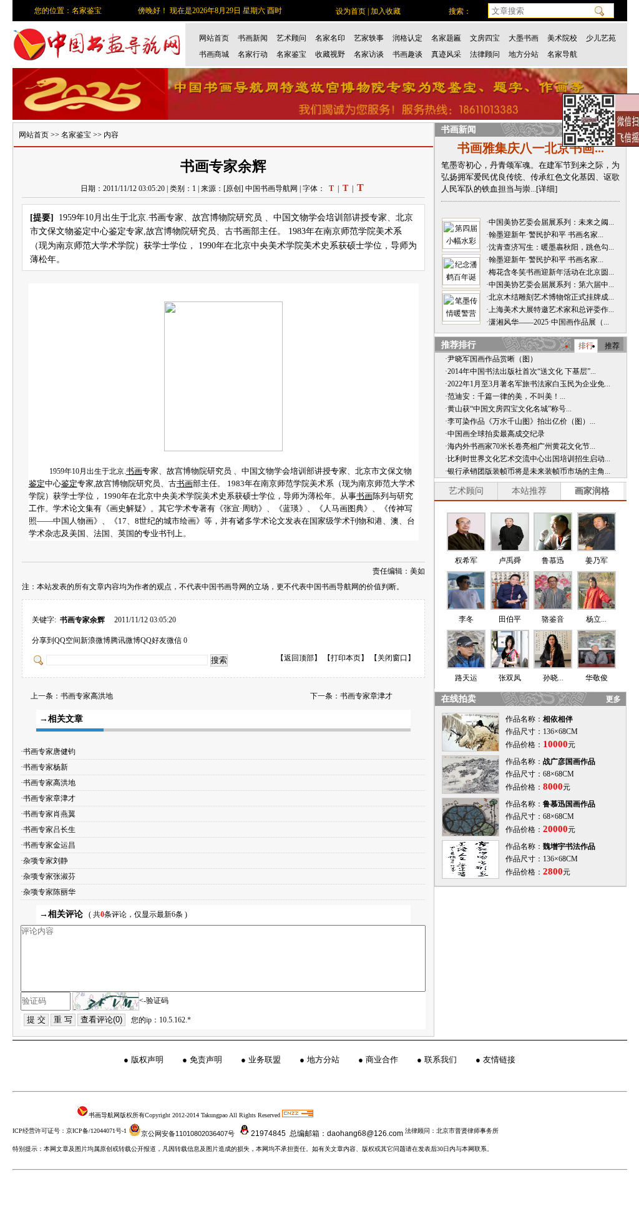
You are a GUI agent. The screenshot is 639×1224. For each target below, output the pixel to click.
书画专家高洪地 (87, 696)
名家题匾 (446, 38)
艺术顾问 (291, 38)
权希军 (466, 560)
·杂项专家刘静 (47, 860)
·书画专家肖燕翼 (51, 814)
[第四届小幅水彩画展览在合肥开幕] (461, 235)
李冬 (466, 619)
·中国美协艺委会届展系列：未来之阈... (550, 222)
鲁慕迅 (553, 560)
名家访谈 (369, 54)
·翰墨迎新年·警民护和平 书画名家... (544, 234)
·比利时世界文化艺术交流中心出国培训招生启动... (527, 458)
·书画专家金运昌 (51, 845)
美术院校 (562, 38)
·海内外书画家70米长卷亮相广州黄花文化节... (520, 446)
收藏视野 (330, 54)
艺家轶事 (369, 38)
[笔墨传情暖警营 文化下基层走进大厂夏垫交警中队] (461, 307)
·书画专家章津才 (51, 798)
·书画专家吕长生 (51, 829)
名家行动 (253, 54)
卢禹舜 (510, 560)
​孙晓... (553, 677)
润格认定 (407, 38)
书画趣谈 (407, 54)
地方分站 (524, 54)
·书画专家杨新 (47, 767)
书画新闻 (253, 38)
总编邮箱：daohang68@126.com (345, 1133)
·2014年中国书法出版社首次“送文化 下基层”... (520, 371)
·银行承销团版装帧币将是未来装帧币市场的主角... (527, 471)
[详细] (546, 188)
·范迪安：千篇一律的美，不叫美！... (505, 396)
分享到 (43, 640)
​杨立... (596, 619)
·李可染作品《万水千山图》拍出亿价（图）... (520, 421)
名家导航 (562, 54)
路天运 (466, 677)
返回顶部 (299, 658)
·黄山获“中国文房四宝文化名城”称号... (508, 408)
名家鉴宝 (291, 54)
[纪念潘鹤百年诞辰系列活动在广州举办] (461, 271)
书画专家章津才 (366, 696)
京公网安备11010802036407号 (188, 1133)
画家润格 (592, 491)
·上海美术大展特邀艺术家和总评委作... (550, 309)
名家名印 (330, 38)
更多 (613, 699)
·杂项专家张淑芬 (51, 876)
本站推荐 (529, 491)
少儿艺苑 (601, 38)
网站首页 (214, 38)
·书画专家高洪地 (51, 782)
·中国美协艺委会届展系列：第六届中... (550, 284)
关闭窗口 (392, 658)
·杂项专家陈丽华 (51, 892)
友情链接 (499, 1059)
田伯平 (510, 619)
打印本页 (346, 658)
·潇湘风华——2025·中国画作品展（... (547, 322)
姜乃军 (596, 560)
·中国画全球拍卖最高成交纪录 (495, 433)
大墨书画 (524, 38)
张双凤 (510, 677)
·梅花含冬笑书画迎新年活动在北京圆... (550, 272)
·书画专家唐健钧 (51, 751)
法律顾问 (485, 54)
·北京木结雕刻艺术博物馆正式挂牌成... (550, 297)
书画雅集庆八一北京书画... (530, 148)
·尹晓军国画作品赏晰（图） (491, 359)
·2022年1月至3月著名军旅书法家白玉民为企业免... (527, 383)
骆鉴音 (553, 619)
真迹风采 (446, 54)
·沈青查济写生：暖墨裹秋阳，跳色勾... (550, 247)
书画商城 (214, 54)
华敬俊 (596, 677)
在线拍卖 (458, 698)
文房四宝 (485, 38)
